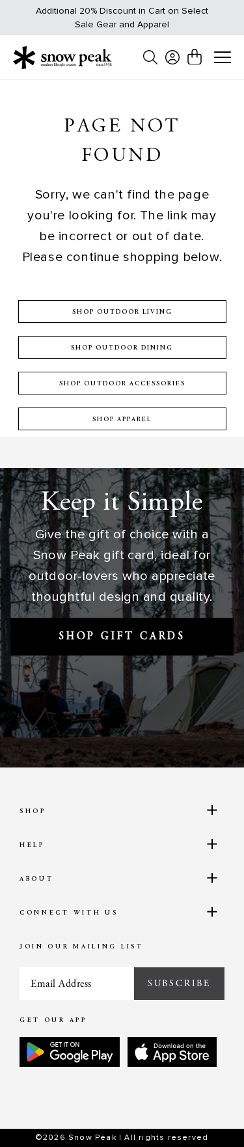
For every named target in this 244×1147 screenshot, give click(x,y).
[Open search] (150, 57)
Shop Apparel (122, 420)
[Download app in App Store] (172, 1052)
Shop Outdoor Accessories (122, 384)
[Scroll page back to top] (206, 1114)
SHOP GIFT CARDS (122, 636)
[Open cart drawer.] (194, 56)
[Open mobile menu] (222, 57)
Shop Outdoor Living (122, 312)
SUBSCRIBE (179, 983)
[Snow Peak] (62, 57)
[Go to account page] (172, 57)
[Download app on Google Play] (70, 1052)
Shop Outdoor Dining (122, 348)
